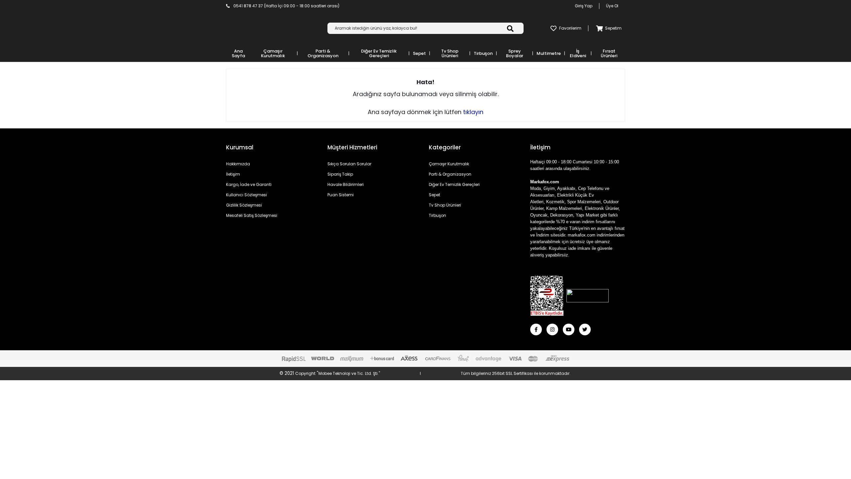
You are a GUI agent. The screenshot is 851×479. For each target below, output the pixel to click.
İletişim (233, 174)
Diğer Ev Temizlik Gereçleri (454, 184)
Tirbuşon (437, 215)
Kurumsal (239, 147)
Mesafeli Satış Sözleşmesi (251, 215)
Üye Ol (612, 6)
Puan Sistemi (340, 195)
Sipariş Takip (340, 174)
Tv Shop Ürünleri (445, 205)
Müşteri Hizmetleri (352, 147)
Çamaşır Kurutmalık (449, 164)
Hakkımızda (238, 164)
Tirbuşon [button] (483, 53)
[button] (607, 28)
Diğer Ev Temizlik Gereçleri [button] (379, 53)
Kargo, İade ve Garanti (249, 184)
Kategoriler (445, 147)
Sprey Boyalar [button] (514, 53)
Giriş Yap (583, 6)
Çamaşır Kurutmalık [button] (273, 53)
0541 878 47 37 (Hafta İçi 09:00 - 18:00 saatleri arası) (285, 6)
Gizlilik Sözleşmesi (244, 205)
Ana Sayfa (238, 53)
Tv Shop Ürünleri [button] (449, 53)
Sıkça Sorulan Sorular (349, 164)
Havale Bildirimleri (345, 184)
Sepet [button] (419, 53)
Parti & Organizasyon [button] (322, 53)
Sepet (434, 195)
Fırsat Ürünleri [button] (609, 53)
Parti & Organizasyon (450, 174)
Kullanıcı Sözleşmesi (246, 195)
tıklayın (473, 112)
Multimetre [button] (549, 53)
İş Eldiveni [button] (578, 53)
